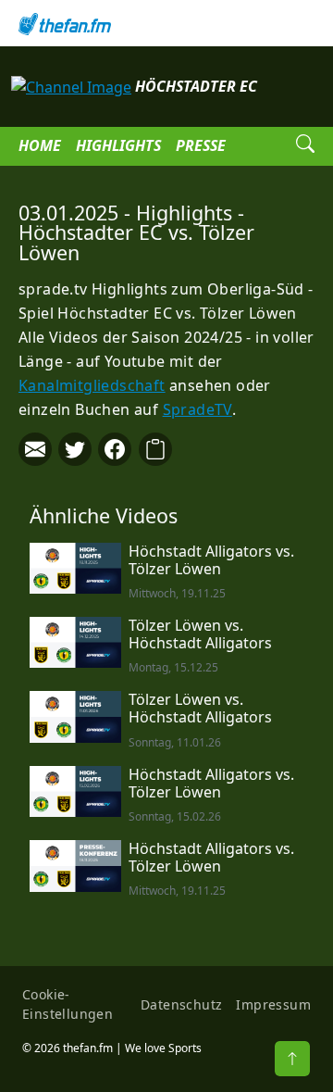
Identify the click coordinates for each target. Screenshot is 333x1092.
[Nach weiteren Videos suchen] (305, 146)
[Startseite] (166, 23)
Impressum (273, 1004)
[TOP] (292, 1058)
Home (39, 145)
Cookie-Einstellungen (67, 1004)
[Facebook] (114, 449)
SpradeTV (197, 409)
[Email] (35, 449)
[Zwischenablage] (155, 449)
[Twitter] (75, 449)
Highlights (118, 145)
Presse (201, 145)
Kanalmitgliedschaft (92, 385)
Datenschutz (181, 1004)
